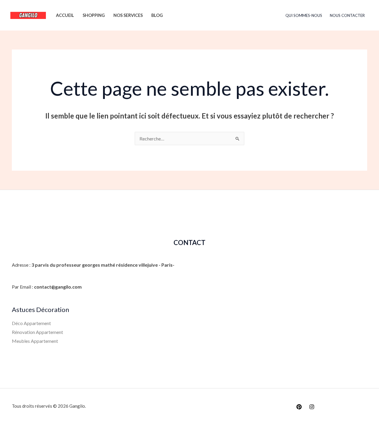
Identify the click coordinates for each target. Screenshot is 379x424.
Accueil (65, 15)
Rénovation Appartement (37, 332)
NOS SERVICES (128, 15)
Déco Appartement (31, 323)
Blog (157, 15)
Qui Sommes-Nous (303, 15)
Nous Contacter (347, 15)
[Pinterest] (299, 406)
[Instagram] (311, 406)
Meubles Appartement (35, 341)
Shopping (94, 15)
